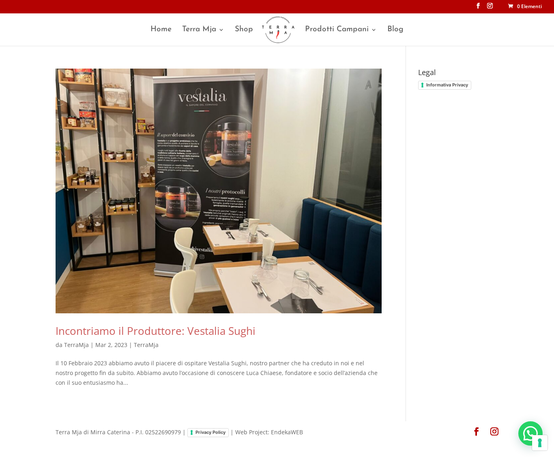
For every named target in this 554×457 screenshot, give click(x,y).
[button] (530, 433)
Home (161, 30)
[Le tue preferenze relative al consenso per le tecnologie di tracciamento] (540, 443)
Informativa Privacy (447, 85)
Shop (244, 30)
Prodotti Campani (337, 30)
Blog (395, 30)
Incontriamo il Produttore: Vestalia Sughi (156, 330)
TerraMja (76, 345)
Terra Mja (199, 30)
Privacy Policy (210, 432)
